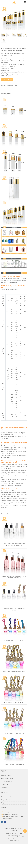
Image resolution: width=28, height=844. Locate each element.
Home (6, 828)
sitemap (15, 830)
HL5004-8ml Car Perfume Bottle (14, 702)
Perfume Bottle (5, 775)
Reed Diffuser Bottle (7, 778)
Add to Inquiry (7, 79)
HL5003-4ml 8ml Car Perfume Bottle (14, 672)
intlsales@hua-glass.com (10, 814)
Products (13, 828)
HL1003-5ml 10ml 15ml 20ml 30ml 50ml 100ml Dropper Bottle (14, 576)
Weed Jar (4, 788)
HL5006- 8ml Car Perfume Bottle (14, 764)
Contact (20, 828)
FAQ (2, 803)
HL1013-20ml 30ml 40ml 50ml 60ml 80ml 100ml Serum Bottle (14, 544)
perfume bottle (11, 833)
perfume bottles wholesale (14, 839)
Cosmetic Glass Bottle (10, 85)
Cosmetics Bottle (6, 781)
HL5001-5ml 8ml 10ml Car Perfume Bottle (14, 609)
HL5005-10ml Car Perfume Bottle (14, 733)
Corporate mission (7, 800)
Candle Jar (4, 784)
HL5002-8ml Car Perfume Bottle (14, 641)
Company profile (6, 797)
